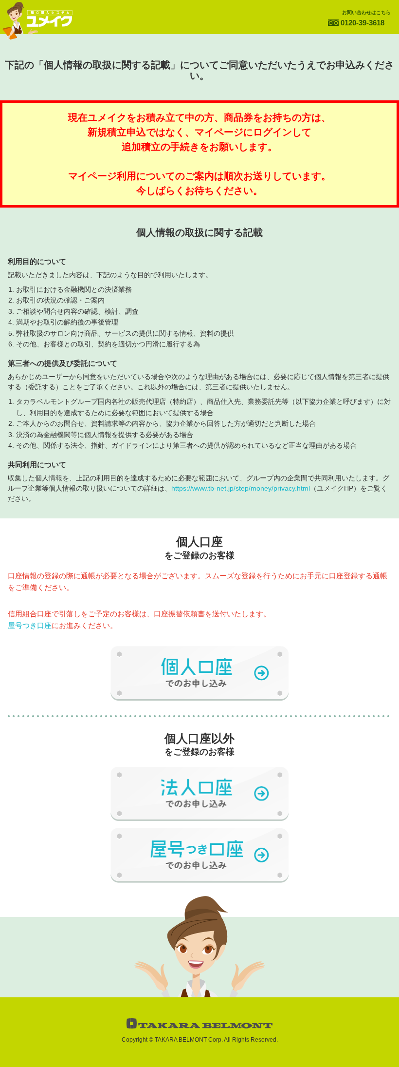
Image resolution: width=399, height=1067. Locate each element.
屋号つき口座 (30, 625)
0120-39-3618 (362, 23)
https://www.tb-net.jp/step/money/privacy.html (240, 488)
